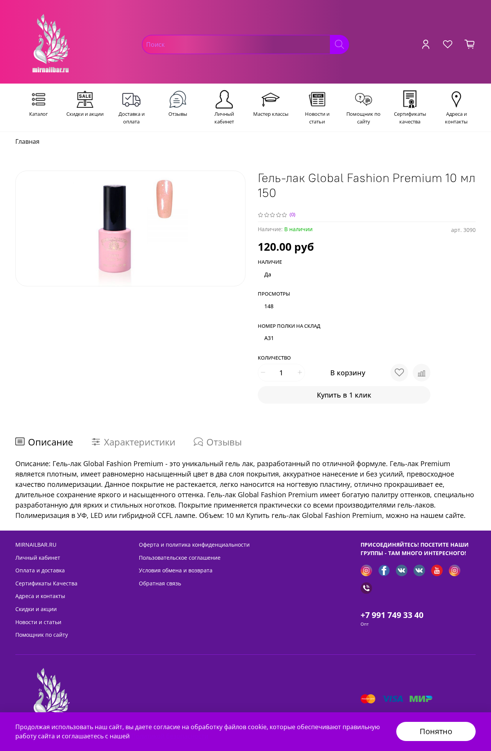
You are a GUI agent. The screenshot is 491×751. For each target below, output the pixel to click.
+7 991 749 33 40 (392, 615)
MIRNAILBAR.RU (35, 544)
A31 (269, 338)
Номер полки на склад (289, 326)
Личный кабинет (37, 557)
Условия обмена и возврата (176, 570)
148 (269, 306)
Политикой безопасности (169, 736)
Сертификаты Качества (46, 583)
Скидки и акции (36, 609)
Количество (274, 358)
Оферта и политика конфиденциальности (194, 544)
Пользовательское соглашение (180, 557)
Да (267, 274)
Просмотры (274, 294)
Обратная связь (160, 583)
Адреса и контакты (40, 596)
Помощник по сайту (41, 634)
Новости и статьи (38, 622)
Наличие (270, 262)
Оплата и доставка (40, 570)
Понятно (436, 731)
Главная (27, 141)
